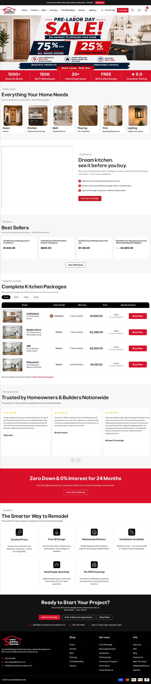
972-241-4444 (110, 10)
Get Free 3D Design (49, 617)
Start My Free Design (90, 198)
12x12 (16, 297)
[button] (24, 11)
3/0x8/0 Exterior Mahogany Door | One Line (93, 242)
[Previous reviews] (72, 460)
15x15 (26, 297)
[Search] (132, 10)
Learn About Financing (75, 492)
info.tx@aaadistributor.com (15, 662)
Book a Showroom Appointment (78, 617)
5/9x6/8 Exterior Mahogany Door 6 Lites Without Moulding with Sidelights (131, 242)
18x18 (36, 297)
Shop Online (104, 617)
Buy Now (138, 315)
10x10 (6, 297)
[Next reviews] (78, 460)
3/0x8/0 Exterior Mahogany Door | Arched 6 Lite (16, 242)
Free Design (122, 10)
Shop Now (100, 3)
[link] (75, 42)
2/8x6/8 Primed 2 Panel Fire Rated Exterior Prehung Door (53, 242)
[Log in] (139, 10)
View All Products (75, 265)
